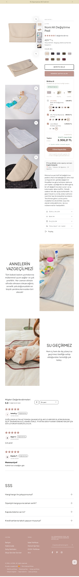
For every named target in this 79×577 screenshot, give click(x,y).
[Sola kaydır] (7, 2)
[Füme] (56, 107)
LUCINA (12, 563)
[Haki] (59, 107)
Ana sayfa (48, 19)
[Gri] (62, 107)
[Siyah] (53, 107)
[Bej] (50, 107)
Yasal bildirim (22, 571)
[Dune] (65, 107)
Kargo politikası (35, 569)
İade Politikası (33, 542)
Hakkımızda (9, 546)
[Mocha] (50, 110)
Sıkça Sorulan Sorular (13, 553)
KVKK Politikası (34, 549)
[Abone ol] (72, 545)
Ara (29, 553)
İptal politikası (32, 571)
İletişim (8, 542)
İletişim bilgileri (11, 571)
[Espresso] (68, 107)
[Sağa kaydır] (72, 2)
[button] (50, 36)
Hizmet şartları (23, 569)
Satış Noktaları (10, 549)
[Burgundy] (53, 110)
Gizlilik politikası (12, 569)
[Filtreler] (37, 402)
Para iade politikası (28, 566)
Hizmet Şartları (34, 546)
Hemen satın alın (59, 73)
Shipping (56, 42)
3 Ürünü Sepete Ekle (59, 149)
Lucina (47, 23)
